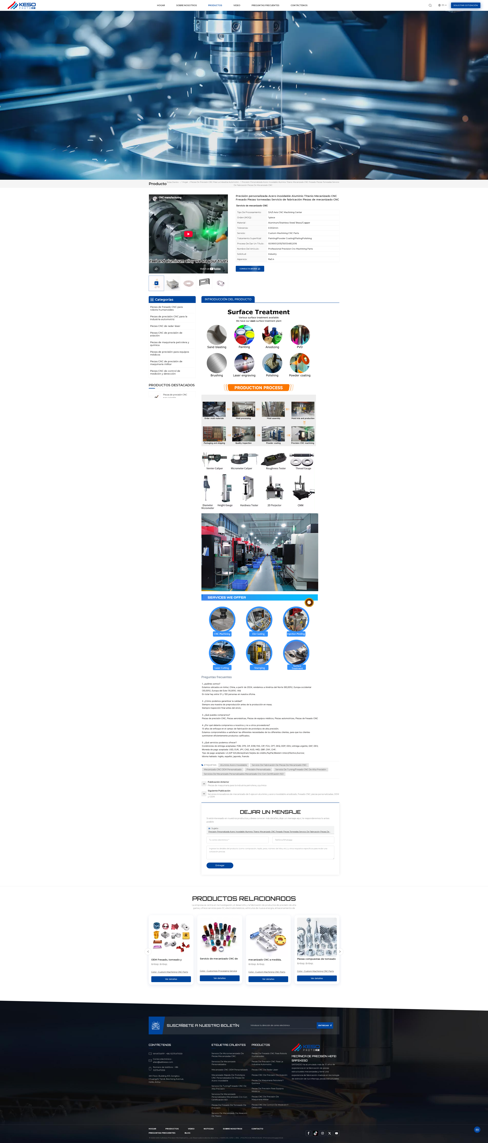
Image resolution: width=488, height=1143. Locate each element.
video (191, 1128)
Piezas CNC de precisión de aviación (166, 334)
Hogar (161, 5)
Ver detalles (171, 978)
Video (236, 5)
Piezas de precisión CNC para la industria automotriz (214, 182)
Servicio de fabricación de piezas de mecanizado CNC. (279, 765)
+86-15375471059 (174, 1053)
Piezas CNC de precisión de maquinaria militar (166, 363)
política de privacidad (251, 1138)
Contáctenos (299, 5)
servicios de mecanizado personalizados (224, 1063)
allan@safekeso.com (163, 1062)
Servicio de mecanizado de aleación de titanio (229, 1114)
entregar (323, 1025)
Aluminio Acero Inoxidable (233, 765)
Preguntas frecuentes (265, 5)
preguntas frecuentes (162, 1133)
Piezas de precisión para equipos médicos (169, 353)
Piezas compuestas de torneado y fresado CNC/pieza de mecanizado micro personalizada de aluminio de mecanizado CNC (170, 959)
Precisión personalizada (258, 769)
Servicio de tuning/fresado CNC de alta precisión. (300, 769)
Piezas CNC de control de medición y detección (165, 372)
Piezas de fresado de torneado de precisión (229, 1106)
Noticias (209, 1128)
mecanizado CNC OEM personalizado (223, 769)
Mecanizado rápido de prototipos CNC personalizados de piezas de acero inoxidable (228, 1078)
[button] (340, 951)
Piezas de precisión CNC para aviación (175, 396)
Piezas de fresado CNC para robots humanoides (166, 308)
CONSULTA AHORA (248, 269)
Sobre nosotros (186, 5)
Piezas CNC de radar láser (165, 326)
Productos (215, 5)
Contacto (257, 1128)
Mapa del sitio (227, 1138)
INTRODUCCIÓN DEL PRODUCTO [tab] (228, 299)
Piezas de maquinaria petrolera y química (169, 344)
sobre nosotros (232, 1128)
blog (187, 1133)
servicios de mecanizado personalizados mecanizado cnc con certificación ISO (244, 774)
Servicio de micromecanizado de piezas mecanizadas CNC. (228, 1054)
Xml (237, 1138)
